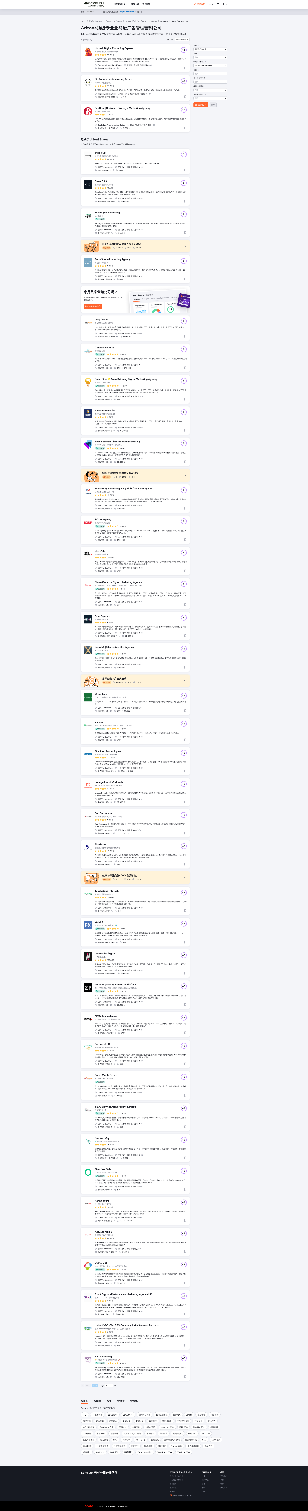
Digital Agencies (95, 21)
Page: (102, 1386)
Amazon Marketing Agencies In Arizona (141, 21)
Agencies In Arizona (114, 21)
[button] (211, 4)
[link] (135, 4)
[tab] (84, 1401)
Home (83, 21)
